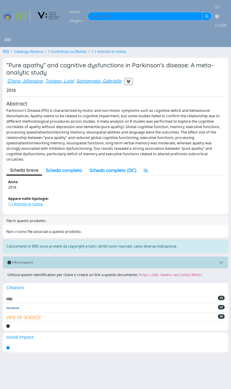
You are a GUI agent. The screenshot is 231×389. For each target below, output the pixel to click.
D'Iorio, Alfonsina (24, 81)
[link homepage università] (49, 16)
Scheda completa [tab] (64, 170)
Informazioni (22, 262)
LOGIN (220, 25)
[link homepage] (16, 16)
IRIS (6, 51)
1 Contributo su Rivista (67, 51)
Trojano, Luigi (59, 81)
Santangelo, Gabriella (98, 81)
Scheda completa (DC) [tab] (113, 170)
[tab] (146, 170)
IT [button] (216, 7)
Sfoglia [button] (75, 20)
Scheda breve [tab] (24, 170)
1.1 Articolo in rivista (108, 51)
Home (74, 11)
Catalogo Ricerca (28, 51)
